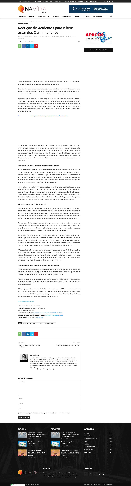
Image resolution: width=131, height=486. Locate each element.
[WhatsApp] (19, 46)
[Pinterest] (36, 46)
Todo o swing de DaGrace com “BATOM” (68, 345)
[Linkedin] (28, 46)
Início (19, 21)
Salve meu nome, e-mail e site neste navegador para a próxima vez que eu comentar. (45, 413)
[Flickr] (35, 369)
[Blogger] (86, 474)
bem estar (25, 323)
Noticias (26, 23)
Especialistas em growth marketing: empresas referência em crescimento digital (37, 434)
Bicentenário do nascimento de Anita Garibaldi (47, 313)
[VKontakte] (103, 474)
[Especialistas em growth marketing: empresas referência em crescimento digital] (22, 435)
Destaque (24, 21)
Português (15, 485)
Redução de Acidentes (50, 323)
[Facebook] (102, 1)
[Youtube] (112, 1)
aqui (41, 317)
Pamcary (41, 323)
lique (38, 317)
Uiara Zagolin (23, 41)
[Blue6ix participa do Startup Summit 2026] (22, 444)
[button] (111, 16)
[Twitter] (107, 1)
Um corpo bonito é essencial (54, 315)
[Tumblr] (48, 369)
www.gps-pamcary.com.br (26, 301)
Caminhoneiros (33, 323)
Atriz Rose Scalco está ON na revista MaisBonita (29, 346)
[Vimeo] (110, 1)
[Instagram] (105, 1)
